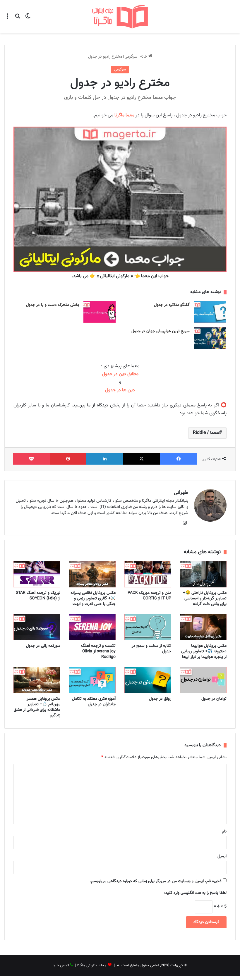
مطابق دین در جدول (120, 374)
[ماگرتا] (120, 16)
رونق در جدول (160, 699)
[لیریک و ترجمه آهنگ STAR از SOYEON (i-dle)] (36, 574)
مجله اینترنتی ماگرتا (92, 965)
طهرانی (181, 493)
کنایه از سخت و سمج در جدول (151, 649)
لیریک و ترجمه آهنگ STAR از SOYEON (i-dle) (38, 596)
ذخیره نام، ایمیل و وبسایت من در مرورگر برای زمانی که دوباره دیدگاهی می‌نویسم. (156, 881)
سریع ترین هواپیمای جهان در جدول (160, 331)
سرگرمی (131, 57)
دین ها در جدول (120, 390)
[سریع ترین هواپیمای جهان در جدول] (210, 338)
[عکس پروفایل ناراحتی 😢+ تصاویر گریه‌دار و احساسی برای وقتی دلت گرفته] (203, 574)
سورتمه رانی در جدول (43, 646)
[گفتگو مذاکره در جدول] (210, 312)
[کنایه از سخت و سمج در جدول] (147, 627)
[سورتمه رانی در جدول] (36, 627)
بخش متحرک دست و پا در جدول (52, 305)
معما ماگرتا (124, 115)
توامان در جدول (214, 699)
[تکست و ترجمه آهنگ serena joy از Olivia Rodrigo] (92, 627)
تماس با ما (61, 965)
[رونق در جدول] (147, 680)
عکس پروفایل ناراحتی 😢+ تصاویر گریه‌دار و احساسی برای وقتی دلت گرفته (205, 598)
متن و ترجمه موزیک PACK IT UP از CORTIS (149, 596)
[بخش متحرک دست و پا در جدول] (99, 312)
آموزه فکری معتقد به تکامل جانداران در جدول (94, 702)
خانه (144, 57)
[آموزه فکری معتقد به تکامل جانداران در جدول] (92, 680)
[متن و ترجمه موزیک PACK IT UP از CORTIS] (147, 574)
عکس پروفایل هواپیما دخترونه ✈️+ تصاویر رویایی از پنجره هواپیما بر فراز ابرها (204, 651)
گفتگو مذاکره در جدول (172, 305)
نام (224, 831)
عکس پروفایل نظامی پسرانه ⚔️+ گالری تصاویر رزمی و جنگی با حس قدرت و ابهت (93, 598)
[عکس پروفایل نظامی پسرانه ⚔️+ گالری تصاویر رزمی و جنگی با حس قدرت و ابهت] (92, 574)
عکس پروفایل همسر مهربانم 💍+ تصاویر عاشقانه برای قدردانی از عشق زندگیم (37, 707)
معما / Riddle (206, 433)
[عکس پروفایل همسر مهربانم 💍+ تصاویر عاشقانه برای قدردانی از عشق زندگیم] (36, 680)
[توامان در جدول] (203, 680)
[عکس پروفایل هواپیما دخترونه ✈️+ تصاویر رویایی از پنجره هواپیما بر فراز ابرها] (203, 627)
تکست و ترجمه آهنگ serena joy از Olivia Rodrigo (98, 651)
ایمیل (222, 856)
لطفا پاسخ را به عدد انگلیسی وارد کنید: (195, 893)
